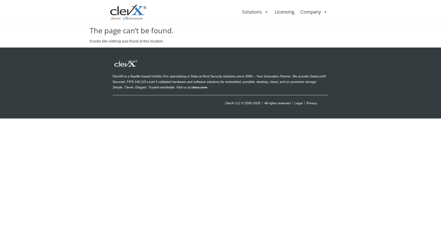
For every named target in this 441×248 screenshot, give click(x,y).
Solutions (252, 12)
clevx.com (199, 87)
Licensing (284, 12)
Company (310, 12)
